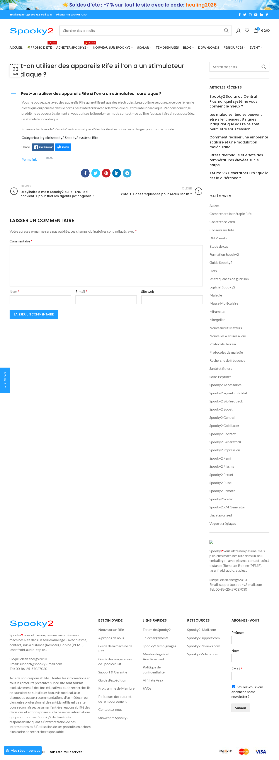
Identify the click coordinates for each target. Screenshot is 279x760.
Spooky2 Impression (224, 450)
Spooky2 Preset (221, 474)
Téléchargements (155, 638)
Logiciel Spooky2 (222, 287)
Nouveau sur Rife (111, 629)
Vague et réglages (222, 523)
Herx (213, 271)
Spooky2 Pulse (220, 483)
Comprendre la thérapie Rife (230, 213)
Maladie (215, 295)
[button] (106, 93)
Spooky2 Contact (222, 434)
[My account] (238, 30)
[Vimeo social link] (266, 14)
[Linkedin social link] (261, 14)
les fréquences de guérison (229, 279)
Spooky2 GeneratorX (225, 442)
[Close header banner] (273, 5)
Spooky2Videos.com (202, 654)
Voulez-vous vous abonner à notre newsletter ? (247, 692)
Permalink (29, 159)
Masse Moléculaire (223, 303)
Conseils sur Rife (221, 230)
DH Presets (218, 238)
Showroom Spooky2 (113, 718)
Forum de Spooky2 (157, 629)
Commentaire (21, 241)
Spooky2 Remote (222, 491)
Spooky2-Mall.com (201, 629)
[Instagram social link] (250, 14)
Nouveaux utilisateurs (225, 328)
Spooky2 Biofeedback (226, 401)
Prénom (237, 632)
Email (236, 668)
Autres (214, 205)
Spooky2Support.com (203, 638)
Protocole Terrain (222, 344)
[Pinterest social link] (106, 173)
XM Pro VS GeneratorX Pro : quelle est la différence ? (238, 175)
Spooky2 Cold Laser (224, 425)
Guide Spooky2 (220, 262)
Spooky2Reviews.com (203, 646)
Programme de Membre (116, 688)
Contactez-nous (110, 709)
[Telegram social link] (127, 173)
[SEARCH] (226, 31)
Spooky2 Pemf (220, 458)
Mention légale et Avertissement (156, 656)
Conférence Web (222, 222)
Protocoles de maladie (226, 352)
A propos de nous (111, 638)
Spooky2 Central (222, 417)
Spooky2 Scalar (221, 499)
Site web (147, 291)
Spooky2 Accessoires (225, 385)
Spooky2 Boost (221, 409)
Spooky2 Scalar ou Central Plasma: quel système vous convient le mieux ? (233, 101)
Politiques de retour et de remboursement (114, 698)
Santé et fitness (220, 368)
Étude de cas (218, 246)
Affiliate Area (153, 680)
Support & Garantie (112, 672)
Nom (14, 291)
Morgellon (217, 319)
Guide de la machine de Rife (115, 648)
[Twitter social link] (245, 14)
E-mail (81, 291)
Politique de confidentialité (154, 669)
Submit (241, 708)
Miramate (217, 311)
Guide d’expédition (112, 680)
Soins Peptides (220, 377)
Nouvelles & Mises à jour (227, 336)
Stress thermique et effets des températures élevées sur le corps (236, 160)
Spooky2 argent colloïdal (228, 393)
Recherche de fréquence (227, 360)
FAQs (147, 688)
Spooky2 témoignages (159, 646)
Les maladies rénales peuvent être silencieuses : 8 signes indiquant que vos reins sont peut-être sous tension (235, 122)
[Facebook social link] (239, 14)
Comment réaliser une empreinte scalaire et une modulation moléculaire (238, 142)
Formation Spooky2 (224, 254)
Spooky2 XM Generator (227, 507)
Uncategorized (220, 515)
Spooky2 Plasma (221, 466)
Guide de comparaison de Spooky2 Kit (115, 661)
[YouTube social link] (256, 14)
